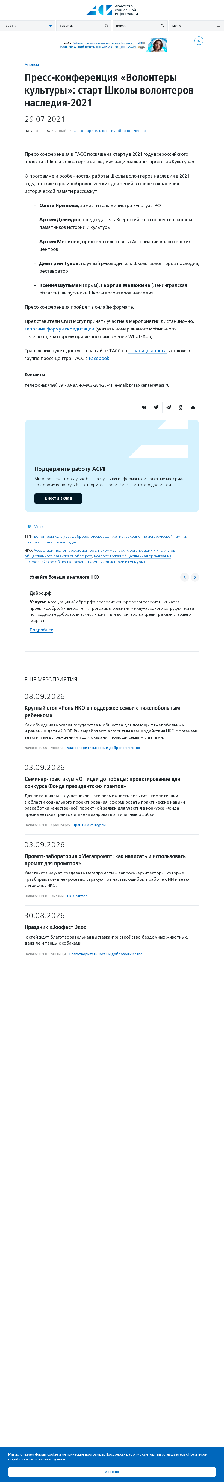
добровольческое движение (97, 536)
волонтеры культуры (52, 536)
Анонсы (32, 64)
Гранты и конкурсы (90, 825)
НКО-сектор (77, 896)
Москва (41, 526)
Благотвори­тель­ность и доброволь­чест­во (109, 130)
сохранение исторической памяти (155, 536)
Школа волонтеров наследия (51, 542)
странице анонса (147, 350)
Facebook (99, 358)
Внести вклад (58, 498)
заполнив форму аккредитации (59, 329)
